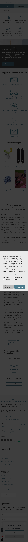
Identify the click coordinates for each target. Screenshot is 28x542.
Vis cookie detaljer (14, 281)
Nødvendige (6, 277)
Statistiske (17, 279)
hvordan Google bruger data (10, 274)
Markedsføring (18, 277)
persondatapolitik (15, 273)
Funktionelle (7, 279)
